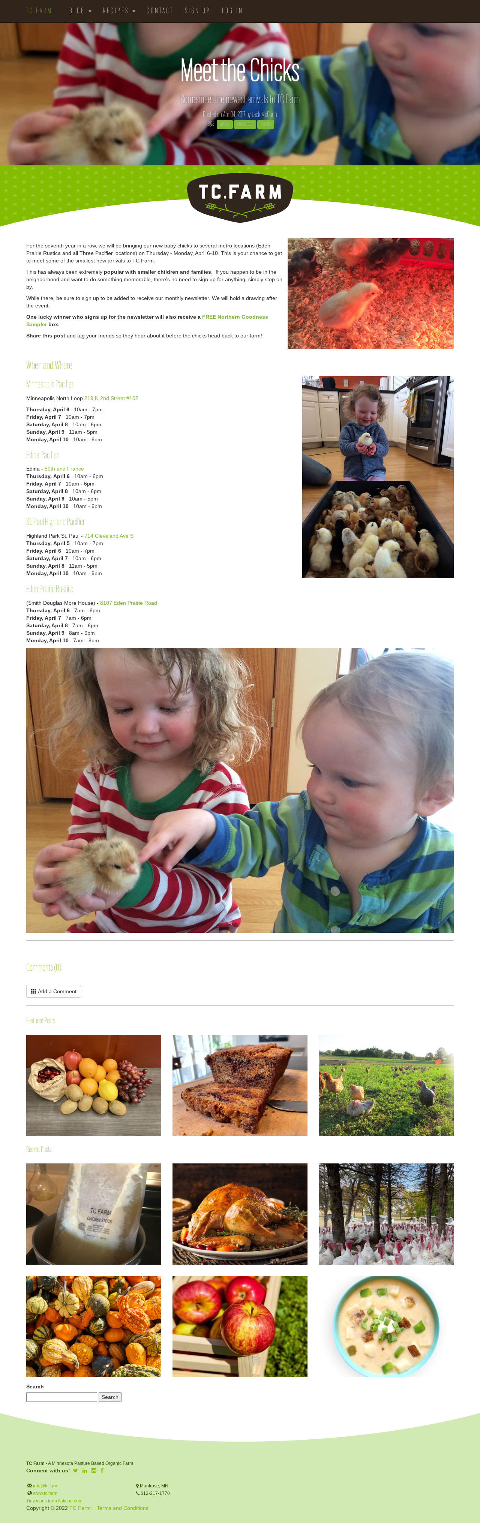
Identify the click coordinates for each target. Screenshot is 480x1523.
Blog (78, 11)
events (266, 124)
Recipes (117, 11)
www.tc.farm (45, 1493)
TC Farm (80, 1508)
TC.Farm (39, 11)
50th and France (64, 469)
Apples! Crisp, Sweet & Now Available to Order (172, 1280)
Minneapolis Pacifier (50, 385)
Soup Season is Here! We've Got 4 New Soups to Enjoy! (319, 1286)
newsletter (245, 124)
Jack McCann (264, 115)
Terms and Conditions (122, 1508)
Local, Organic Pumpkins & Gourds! (26, 1280)
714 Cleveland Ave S (109, 536)
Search (35, 1387)
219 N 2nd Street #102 (111, 398)
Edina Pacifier (42, 456)
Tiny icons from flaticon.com (54, 1501)
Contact (160, 11)
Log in (232, 11)
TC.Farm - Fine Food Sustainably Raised (240, 198)
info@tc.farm (45, 1486)
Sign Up (198, 11)
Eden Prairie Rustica (50, 590)
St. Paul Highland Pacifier (55, 522)
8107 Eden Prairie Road (128, 603)
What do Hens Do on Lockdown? (319, 1056)
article (224, 124)
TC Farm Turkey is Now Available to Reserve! (319, 1167)
